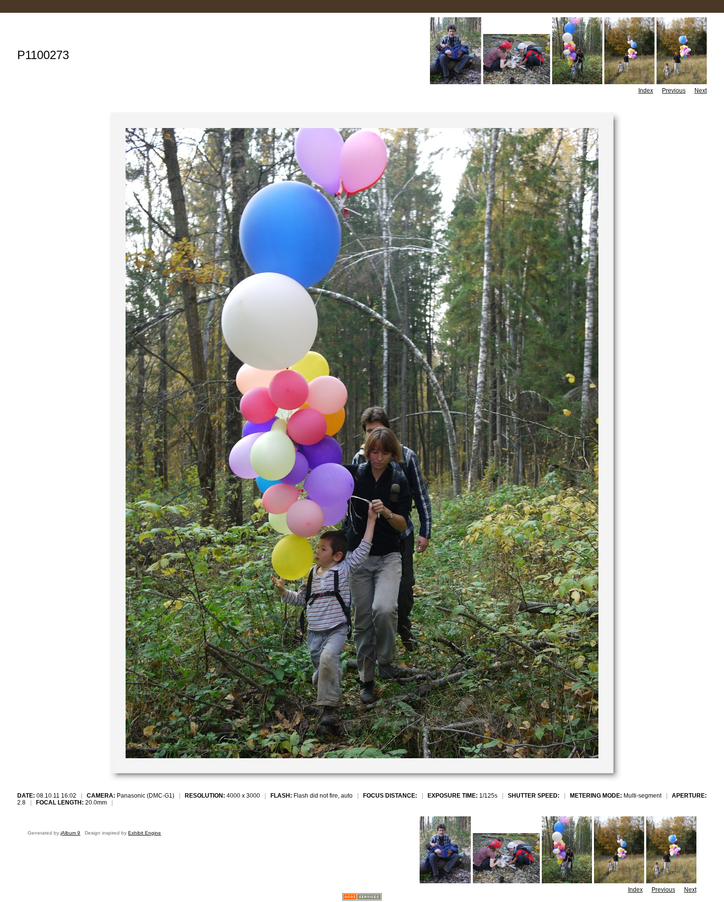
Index (645, 90)
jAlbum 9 (70, 833)
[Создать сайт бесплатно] (362, 898)
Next (700, 90)
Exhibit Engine (144, 833)
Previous (674, 90)
